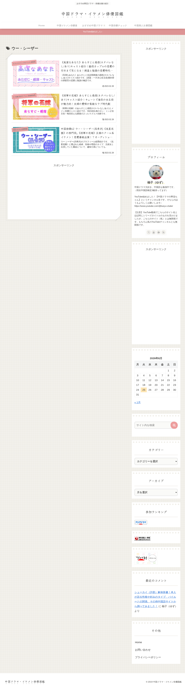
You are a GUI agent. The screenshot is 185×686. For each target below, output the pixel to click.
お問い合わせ (143, 649)
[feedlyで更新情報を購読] (158, 232)
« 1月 (137, 402)
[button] (174, 425)
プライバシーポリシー (148, 657)
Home (138, 642)
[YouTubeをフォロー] (154, 232)
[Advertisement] (63, 188)
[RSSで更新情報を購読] (163, 232)
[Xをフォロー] (149, 232)
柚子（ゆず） (156, 182)
